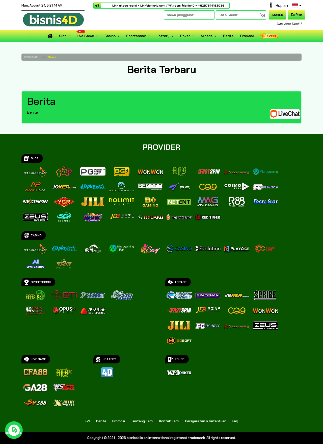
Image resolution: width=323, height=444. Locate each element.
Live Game (85, 36)
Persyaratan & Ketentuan (205, 421)
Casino (110, 36)
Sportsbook (136, 36)
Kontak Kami (169, 421)
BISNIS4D (31, 57)
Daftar (296, 14)
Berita (228, 36)
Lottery (163, 36)
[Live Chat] (288, 113)
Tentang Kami (142, 421)
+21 (87, 421)
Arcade (206, 36)
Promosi (247, 36)
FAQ (235, 421)
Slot (62, 36)
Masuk (277, 15)
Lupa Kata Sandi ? (289, 24)
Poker (185, 36)
